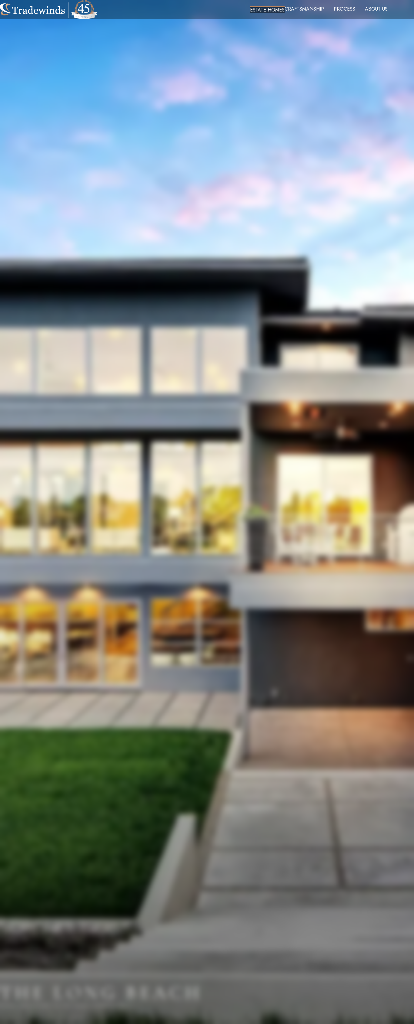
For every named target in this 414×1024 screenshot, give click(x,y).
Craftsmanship (304, 9)
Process (344, 9)
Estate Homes (267, 9)
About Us (376, 9)
